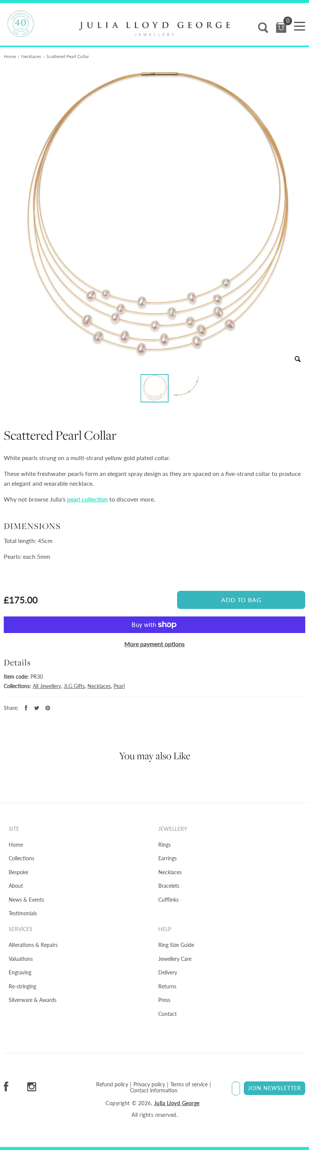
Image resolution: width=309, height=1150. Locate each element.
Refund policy (112, 1084)
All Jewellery (47, 686)
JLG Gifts (74, 686)
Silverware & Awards (33, 1000)
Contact (167, 1014)
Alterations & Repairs (33, 945)
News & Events (26, 899)
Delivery (167, 972)
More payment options (154, 643)
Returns (167, 986)
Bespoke (18, 872)
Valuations (21, 959)
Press (164, 1000)
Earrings (167, 858)
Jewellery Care (174, 959)
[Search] (263, 27)
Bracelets (168, 885)
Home (10, 56)
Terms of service (189, 1084)
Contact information (153, 1090)
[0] (281, 27)
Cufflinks (168, 899)
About (16, 885)
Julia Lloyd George (177, 1103)
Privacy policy (149, 1084)
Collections (21, 858)
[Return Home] (154, 29)
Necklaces (31, 56)
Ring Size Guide (176, 945)
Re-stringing (22, 986)
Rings (164, 844)
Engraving (20, 972)
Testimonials (23, 913)
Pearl (119, 686)
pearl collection (87, 499)
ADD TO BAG (241, 599)
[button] (155, 388)
